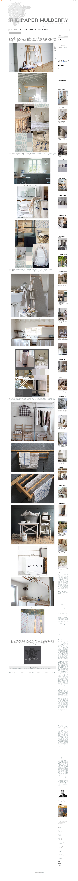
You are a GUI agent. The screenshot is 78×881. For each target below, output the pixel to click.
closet (67, 623)
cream (64, 632)
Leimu (67, 696)
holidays (64, 676)
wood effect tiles (65, 783)
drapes (67, 642)
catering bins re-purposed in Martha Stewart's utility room (29, 399)
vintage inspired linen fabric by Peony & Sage (35, 633)
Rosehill (59, 738)
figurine (67, 654)
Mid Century (66, 707)
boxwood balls (60, 604)
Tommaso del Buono (61, 768)
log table (66, 699)
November (61, 842)
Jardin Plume (60, 685)
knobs (62, 691)
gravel (64, 669)
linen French (64, 698)
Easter (59, 645)
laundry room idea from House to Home (35, 219)
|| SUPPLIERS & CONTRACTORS (42, 29)
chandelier (65, 617)
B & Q (61, 586)
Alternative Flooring (65, 575)
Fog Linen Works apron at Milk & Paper (24, 398)
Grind (67, 671)
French (60, 661)
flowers (65, 659)
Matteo (67, 705)
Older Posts (53, 672)
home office (62, 677)
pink (59, 727)
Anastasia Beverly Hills (64, 576)
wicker (60, 781)
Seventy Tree (64, 744)
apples (59, 582)
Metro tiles (40, 668)
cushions (59, 634)
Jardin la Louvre (65, 684)
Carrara (63, 612)
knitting (59, 691)
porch (59, 731)
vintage (62, 776)
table (61, 757)
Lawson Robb (66, 695)
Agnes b (62, 574)
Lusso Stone (61, 701)
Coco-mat (66, 624)
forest (64, 660)
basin (64, 590)
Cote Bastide (30, 668)
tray (58, 770)
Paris (58, 723)
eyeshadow (63, 651)
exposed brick (63, 650)
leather (59, 696)
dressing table (65, 643)
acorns (59, 573)
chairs (59, 615)
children (64, 620)
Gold (65, 668)
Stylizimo (64, 755)
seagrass (62, 743)
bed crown (65, 593)
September (62, 844)
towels (61, 769)
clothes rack (60, 624)
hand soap (63, 673)
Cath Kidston (64, 613)
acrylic (61, 573)
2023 (60, 827)
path (64, 723)
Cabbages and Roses (25, 668)
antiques (66, 580)
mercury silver (64, 706)
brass (64, 604)
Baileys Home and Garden (15, 668)
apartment (61, 581)
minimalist (64, 708)
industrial (64, 681)
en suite (61, 647)
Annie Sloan (61, 579)
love (58, 701)
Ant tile (64, 579)
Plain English (49, 668)
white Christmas (63, 780)
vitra (63, 776)
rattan (67, 734)
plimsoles (66, 729)
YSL (58, 785)
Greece (67, 669)
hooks (59, 678)
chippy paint (60, 621)
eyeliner (61, 651)
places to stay (64, 727)
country (66, 631)
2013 (60, 839)
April (61, 851)
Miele (58, 708)
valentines (59, 774)
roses (61, 738)
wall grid (65, 777)
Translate (65, 61)
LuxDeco (65, 701)
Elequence (64, 646)
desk (65, 638)
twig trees (62, 771)
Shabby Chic (63, 745)
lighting (64, 697)
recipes (59, 735)
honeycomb (66, 677)
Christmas (66, 621)
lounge (67, 700)
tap (67, 758)
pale (61, 722)
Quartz (61, 733)
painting (66, 721)
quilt (62, 733)
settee (61, 744)
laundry (37, 668)
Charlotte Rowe (62, 618)
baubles (64, 592)
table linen (64, 757)
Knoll (64, 691)
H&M (63, 672)
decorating (59, 637)
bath (62, 591)
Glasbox (59, 668)
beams (59, 593)
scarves (61, 742)
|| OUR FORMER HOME (32, 29)
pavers (62, 724)
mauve (59, 706)
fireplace (59, 656)
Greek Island (60, 670)
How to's (61, 680)
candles (66, 610)
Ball (61, 588)
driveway (59, 644)
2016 (60, 835)
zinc (66, 785)
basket (67, 590)
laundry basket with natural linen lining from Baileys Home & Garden (28, 270)
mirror (67, 708)
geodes (59, 666)
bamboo (59, 589)
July (60, 847)
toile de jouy (66, 767)
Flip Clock (66, 657)
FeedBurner (65, 47)
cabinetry (63, 609)
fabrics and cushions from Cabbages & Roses (35, 545)
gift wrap (61, 667)
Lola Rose (59, 700)
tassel (60, 759)
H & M (62, 672)
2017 (60, 834)
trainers (64, 769)
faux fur (63, 654)
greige (62, 671)
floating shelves (60, 658)
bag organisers (64, 586)
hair (65, 672)
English (66, 647)
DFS (67, 638)
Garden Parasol (63, 664)
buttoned (64, 607)
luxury (59, 702)
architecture (59, 583)
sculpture (59, 743)
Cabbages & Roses (35, 441)
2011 (60, 858)
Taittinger (65, 758)
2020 (60, 830)
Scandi (61, 741)
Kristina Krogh (63, 692)
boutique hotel (60, 603)
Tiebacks (62, 766)
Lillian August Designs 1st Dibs (40, 153)
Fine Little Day (60, 655)
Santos (59, 741)
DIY (58, 641)
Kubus (66, 692)
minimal (61, 708)
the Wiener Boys (65, 765)
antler (59, 581)
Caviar (67, 613)
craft (61, 632)
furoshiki (64, 663)
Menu (61, 706)
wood (64, 782)
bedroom (65, 595)
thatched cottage (63, 760)
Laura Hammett (65, 694)
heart (62, 675)
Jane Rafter (62, 683)
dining (59, 639)
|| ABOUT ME (25, 29)
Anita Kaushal (64, 578)
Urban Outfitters (65, 773)
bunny (62, 606)
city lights (61, 623)
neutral (65, 714)
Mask (67, 704)
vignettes (59, 776)
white (59, 780)
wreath (64, 784)
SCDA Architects (64, 742)
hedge (64, 675)
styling (61, 755)
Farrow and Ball (60, 653)
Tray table (60, 770)
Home (33, 672)
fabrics (66, 651)
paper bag (66, 722)
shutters (66, 747)
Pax (63, 724)
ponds (65, 730)
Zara (60, 785)
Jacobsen (59, 683)
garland (62, 665)
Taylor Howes (66, 759)
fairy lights (59, 652)
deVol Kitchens (55, 57)
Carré (65, 612)
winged (62, 781)
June (61, 848)
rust (67, 739)
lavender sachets (60, 695)
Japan (61, 684)
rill (65, 736)
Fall (62, 652)
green (64, 670)
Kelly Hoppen (61, 689)
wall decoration (61, 777)
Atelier (59, 585)
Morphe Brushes (64, 711)
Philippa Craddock (62, 726)
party (60, 723)
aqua (63, 582)
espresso (66, 649)
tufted (63, 770)
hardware (62, 674)
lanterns (59, 694)
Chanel (59, 618)
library (62, 697)
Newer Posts (11, 672)
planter (62, 728)
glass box (62, 668)
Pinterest (61, 727)
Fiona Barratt (66, 655)
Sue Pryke (63, 756)
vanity (59, 775)
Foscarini (66, 660)
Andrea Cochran (60, 577)
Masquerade (59, 705)
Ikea (67, 680)
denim (59, 638)
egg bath (65, 645)
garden (59, 664)
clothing (63, 624)
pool (67, 730)
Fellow (65, 654)
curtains (66, 633)
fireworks (63, 656)
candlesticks (60, 611)
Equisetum (63, 649)
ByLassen (62, 608)
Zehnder (65, 785)
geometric (62, 666)
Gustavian (59, 672)
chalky (66, 615)
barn (65, 589)
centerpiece (59, 614)
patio (65, 723)
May (60, 850)
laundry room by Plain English (35, 185)
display (63, 640)
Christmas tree (65, 622)
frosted (61, 663)
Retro (64, 736)
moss (67, 711)
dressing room (60, 643)
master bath (63, 705)
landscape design (65, 693)
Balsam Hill (66, 588)
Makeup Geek (65, 703)
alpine (61, 575)
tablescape (62, 758)
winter (64, 781)
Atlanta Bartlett (62, 585)
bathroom (65, 591)
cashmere (60, 613)
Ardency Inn (63, 583)
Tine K (63, 767)
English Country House (61, 648)
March (61, 854)
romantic (61, 737)
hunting (64, 680)
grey (64, 671)
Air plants (65, 574)
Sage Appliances (62, 740)
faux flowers (59, 654)
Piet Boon (66, 726)
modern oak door (63, 709)
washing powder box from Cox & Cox (35, 576)
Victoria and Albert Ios (64, 775)
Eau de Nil (62, 645)
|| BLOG (10, 29)
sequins (59, 744)
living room (63, 699)
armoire (61, 584)
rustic (59, 740)
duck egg (63, 644)
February (61, 855)
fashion (65, 653)
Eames (67, 644)
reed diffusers (63, 735)
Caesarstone (59, 610)
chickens (61, 620)
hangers (59, 674)
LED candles (63, 696)
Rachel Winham (66, 733)
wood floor (59, 784)
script (67, 742)
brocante (59, 605)
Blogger (43, 872)
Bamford (62, 589)
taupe (63, 759)
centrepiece (63, 614)
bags (67, 586)
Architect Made (66, 582)
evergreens (59, 650)
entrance (66, 648)
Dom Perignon (62, 641)
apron (61, 582)
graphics (62, 669)
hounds (64, 679)
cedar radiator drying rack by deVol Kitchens (35, 504)
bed (62, 593)
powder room (63, 731)
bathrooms (59, 592)
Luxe (67, 701)
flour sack (62, 659)
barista (64, 589)
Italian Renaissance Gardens (64, 682)
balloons (63, 588)
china (67, 620)
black (61, 598)
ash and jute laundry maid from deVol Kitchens (35, 103)
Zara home (62, 785)
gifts (63, 667)
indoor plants (60, 681)
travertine (66, 769)
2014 (60, 838)
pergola (65, 725)
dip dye (61, 640)
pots (60, 731)
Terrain (59, 760)
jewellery (63, 685)
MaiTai (61, 703)
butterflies (61, 607)
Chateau (66, 618)
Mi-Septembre (62, 707)
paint (63, 721)
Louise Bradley (63, 700)
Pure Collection (64, 732)
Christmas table (60, 622)
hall (60, 673)
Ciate (58, 623)
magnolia (66, 702)
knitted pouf (66, 690)
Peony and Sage (45, 668)
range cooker (63, 734)
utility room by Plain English (23, 269)
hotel (62, 679)
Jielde (66, 685)
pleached (63, 729)
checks (59, 619)
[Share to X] (35, 667)
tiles (67, 766)
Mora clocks (60, 711)
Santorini (66, 740)
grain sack (33, 668)
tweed (59, 771)
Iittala (65, 680)
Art (67, 584)
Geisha (67, 665)
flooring (59, 659)
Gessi (65, 666)
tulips (65, 770)
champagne (59, 617)
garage (67, 663)
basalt (62, 590)
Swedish (59, 757)
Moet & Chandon (65, 710)
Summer (67, 756)
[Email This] (32, 667)
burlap (64, 606)
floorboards (66, 658)
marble (59, 704)
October (61, 843)
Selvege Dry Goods (46, 318)
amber (59, 576)
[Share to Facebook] (36, 667)
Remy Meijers (61, 736)
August (61, 846)
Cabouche (66, 609)
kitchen (60, 690)
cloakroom (64, 623)
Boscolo (61, 602)
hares (65, 674)
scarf (58, 742)
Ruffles (63, 739)
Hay (67, 674)
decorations (63, 637)
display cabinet (66, 640)
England (64, 647)
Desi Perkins (62, 638)
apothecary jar (65, 581)
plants (67, 728)
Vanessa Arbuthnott (64, 774)
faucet (67, 653)
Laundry (11, 35)
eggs (61, 646)
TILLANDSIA (59, 767)
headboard (59, 675)
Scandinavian (65, 741)
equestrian (59, 649)
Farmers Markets (65, 652)
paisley (59, 722)
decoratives (66, 637)
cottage (59, 631)
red (60, 735)
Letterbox (59, 697)
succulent (60, 756)
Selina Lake (66, 743)
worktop (62, 784)
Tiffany (65, 766)
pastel (62, 723)
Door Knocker (60, 642)
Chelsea (62, 619)
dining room (63, 639)
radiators (59, 734)
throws (59, 766)
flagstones (61, 657)
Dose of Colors (64, 642)
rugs (65, 739)
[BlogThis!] (33, 667)
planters (64, 728)
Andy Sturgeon (65, 577)
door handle (66, 641)
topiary (65, 768)
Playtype (59, 729)
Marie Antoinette (63, 704)
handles (67, 673)
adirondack (64, 573)
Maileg (59, 703)
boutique (66, 602)
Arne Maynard (64, 584)
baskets (20, 668)
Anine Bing (59, 578)
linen (38, 668)
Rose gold (66, 737)
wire (66, 781)
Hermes (67, 675)
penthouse (66, 724)
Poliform (59, 730)
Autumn (66, 585)
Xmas (67, 784)
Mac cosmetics (63, 702)
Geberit (64, 665)
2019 (60, 831)
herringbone (59, 676)
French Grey (64, 662)
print (65, 731)
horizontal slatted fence (63, 678)
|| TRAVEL (19, 29)
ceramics (67, 614)
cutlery (64, 634)
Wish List (61, 782)
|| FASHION (15, 29)
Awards (59, 586)
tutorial (67, 770)
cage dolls (63, 610)
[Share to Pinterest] (37, 667)
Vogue (65, 776)
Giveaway (66, 667)
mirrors (59, 709)
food (62, 660)
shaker (67, 745)
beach (67, 592)
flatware (64, 657)
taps (58, 759)
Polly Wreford (62, 730)
